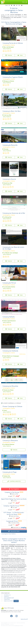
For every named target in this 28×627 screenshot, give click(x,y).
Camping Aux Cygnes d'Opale (13, 77)
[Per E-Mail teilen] (19, 5)
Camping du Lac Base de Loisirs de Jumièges (13, 248)
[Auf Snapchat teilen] (14, 5)
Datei (21, 55)
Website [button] (9, 55)
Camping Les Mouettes (10, 386)
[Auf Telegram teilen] (17, 5)
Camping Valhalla (9, 317)
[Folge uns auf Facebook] (11, 616)
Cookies (16, 601)
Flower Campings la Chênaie (12, 406)
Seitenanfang (23, 619)
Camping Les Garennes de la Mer (14, 213)
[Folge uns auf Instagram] (17, 616)
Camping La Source (9, 179)
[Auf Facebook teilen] (9, 5)
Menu (23, 2)
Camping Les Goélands (10, 351)
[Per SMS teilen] (22, 5)
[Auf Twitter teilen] (11, 5)
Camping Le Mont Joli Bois (12, 111)
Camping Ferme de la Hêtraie (13, 43)
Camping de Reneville (10, 145)
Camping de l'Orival (9, 283)
